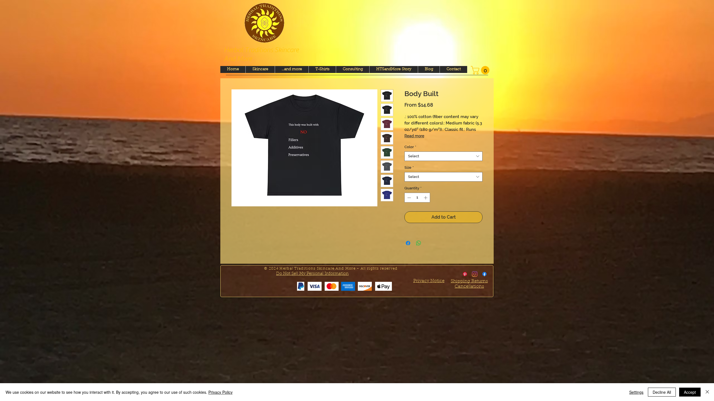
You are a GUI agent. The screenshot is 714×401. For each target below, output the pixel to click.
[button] (481, 70)
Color (410, 147)
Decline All (662, 392)
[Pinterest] (465, 274)
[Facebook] (484, 274)
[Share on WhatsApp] (418, 243)
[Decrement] (408, 197)
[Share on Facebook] (408, 243)
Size (409, 167)
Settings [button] (636, 392)
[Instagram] (474, 274)
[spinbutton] (417, 197)
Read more (414, 136)
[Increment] (426, 197)
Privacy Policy (220, 392)
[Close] (707, 392)
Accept (690, 392)
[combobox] (443, 156)
